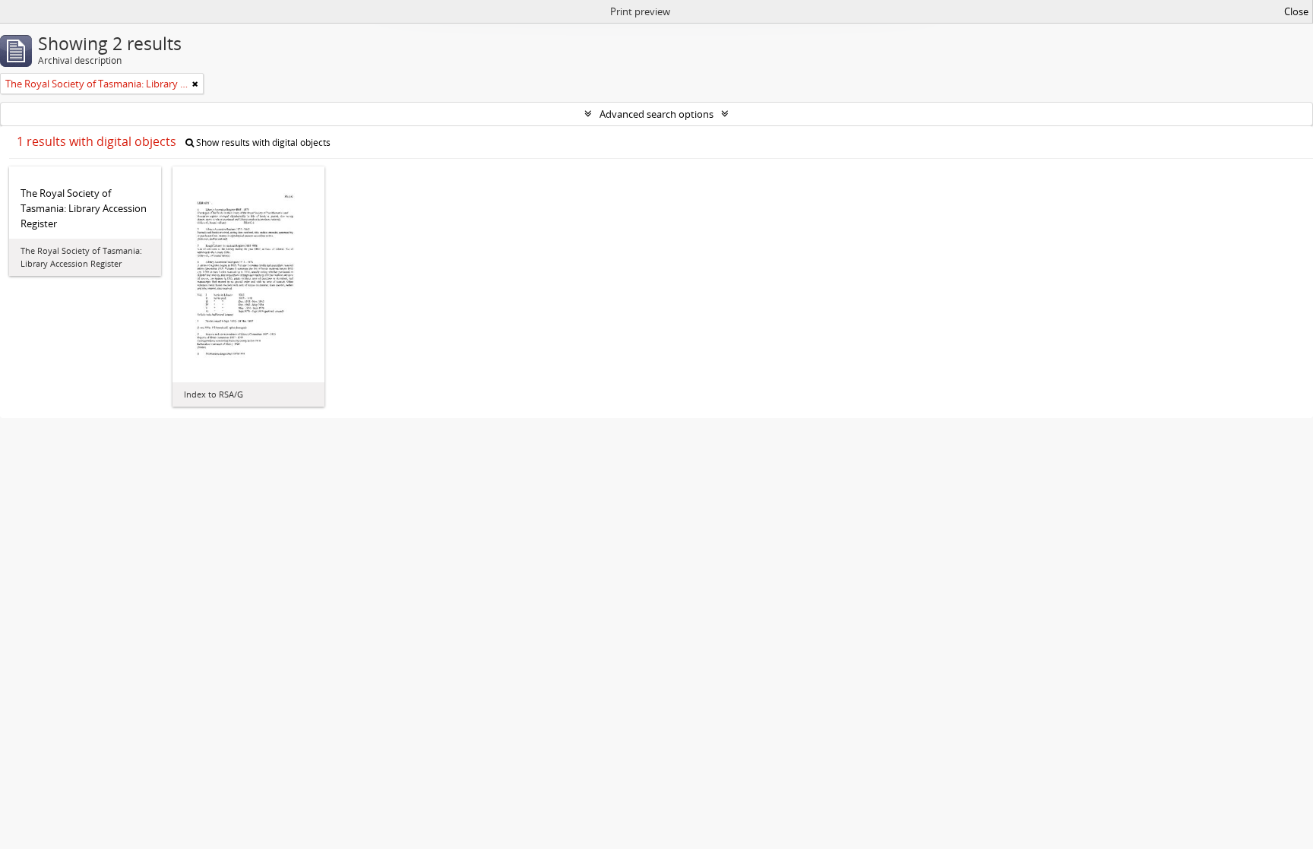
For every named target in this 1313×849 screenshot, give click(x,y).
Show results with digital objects (262, 142)
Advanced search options (656, 114)
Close (1296, 11)
